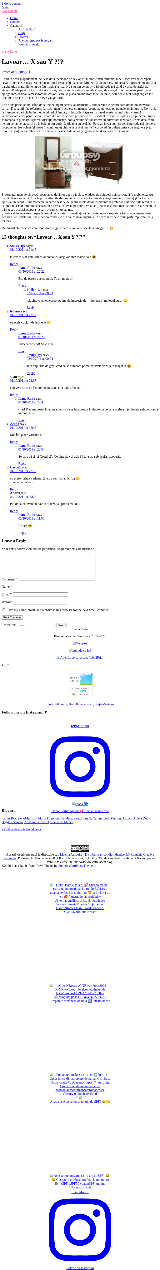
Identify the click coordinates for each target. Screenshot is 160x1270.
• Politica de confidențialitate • (21, 829)
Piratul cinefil (82, 818)
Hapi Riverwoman (81, 704)
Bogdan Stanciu (12, 822)
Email (7, 594)
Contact (15, 22)
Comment (9, 579)
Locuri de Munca (61, 822)
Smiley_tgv (17, 246)
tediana (15, 311)
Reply (14, 264)
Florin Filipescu (56, 704)
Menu (5, 7)
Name (7, 586)
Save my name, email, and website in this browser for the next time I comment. (58, 610)
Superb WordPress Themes (76, 865)
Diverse (23, 37)
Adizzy (127, 818)
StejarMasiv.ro (104, 704)
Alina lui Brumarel (36, 822)
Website (7, 602)
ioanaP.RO (9, 818)
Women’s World (29, 44)
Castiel (15, 467)
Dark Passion (112, 818)
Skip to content (11, 3)
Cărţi (21, 33)
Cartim (97, 818)
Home (14, 18)
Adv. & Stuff (26, 29)
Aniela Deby (141, 818)
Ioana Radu (9, 11)
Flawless (66, 818)
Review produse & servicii (35, 40)
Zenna (14, 424)
